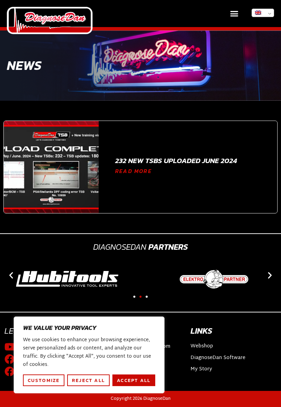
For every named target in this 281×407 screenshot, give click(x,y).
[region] (89, 355)
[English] (263, 13)
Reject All (88, 380)
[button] (234, 13)
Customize (44, 380)
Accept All (133, 380)
